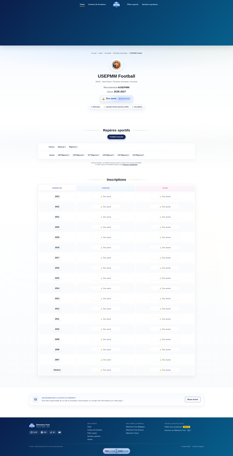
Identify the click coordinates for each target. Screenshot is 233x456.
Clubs (82, 4)
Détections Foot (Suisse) (134, 430)
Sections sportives (150, 4)
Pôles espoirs (132, 4)
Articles (90, 439)
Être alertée (165, 197)
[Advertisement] (116, 26)
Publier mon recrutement (177, 427)
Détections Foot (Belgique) (135, 427)
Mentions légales (198, 446)
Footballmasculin (116, 137)
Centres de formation (97, 4)
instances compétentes (130, 164)
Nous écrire (192, 399)
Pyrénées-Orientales (121, 82)
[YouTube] (59, 432)
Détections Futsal (132, 433)
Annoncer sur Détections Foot (177, 430)
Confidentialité (186, 446)
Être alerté (105, 197)
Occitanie (133, 82)
